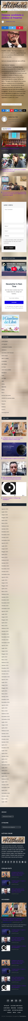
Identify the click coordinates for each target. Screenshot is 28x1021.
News (3, 392)
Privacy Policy (15, 308)
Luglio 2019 (4, 722)
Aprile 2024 (4, 588)
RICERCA (4, 406)
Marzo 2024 (4, 591)
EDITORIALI (4, 364)
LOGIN (19, 1012)
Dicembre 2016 (5, 747)
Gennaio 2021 (5, 696)
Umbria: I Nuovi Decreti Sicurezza (11, 148)
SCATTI (3, 409)
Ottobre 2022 (5, 639)
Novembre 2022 (5, 637)
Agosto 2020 (5, 705)
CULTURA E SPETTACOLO (8, 352)
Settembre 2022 (6, 642)
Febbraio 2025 (5, 560)
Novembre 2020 (5, 702)
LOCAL (3, 384)
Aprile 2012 (4, 776)
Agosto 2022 (5, 645)
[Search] (25, 6)
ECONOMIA (4, 361)
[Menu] (3, 6)
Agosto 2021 (5, 679)
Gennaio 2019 (5, 733)
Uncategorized (5, 412)
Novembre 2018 (5, 736)
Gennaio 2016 (5, 756)
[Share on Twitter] (5, 27)
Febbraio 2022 (5, 662)
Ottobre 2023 (5, 605)
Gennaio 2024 (5, 597)
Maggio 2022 (5, 654)
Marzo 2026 (4, 523)
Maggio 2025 (5, 551)
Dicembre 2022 (5, 634)
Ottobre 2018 (5, 739)
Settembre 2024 (6, 574)
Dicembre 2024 (5, 565)
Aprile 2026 (4, 520)
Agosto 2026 (5, 509)
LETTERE (4, 378)
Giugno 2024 (5, 583)
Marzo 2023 (4, 625)
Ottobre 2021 (5, 673)
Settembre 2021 (6, 676)
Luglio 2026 (4, 512)
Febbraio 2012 (5, 779)
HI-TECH (4, 367)
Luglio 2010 (4, 781)
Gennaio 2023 (5, 631)
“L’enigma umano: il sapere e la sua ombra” (14, 458)
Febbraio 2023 (5, 628)
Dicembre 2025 (5, 531)
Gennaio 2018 (5, 742)
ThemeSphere (22, 1016)
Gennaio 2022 (5, 665)
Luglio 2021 (4, 682)
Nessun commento (7, 23)
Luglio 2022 (4, 648)
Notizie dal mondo (6, 395)
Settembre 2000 (6, 793)
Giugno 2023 (5, 617)
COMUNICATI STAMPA (7, 347)
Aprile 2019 (4, 727)
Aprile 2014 (4, 762)
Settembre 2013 (6, 764)
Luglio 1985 (4, 801)
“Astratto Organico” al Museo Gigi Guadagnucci (11, 498)
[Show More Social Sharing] (24, 27)
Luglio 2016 (4, 750)
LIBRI (3, 381)
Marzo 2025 (4, 557)
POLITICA (4, 401)
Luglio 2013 (4, 767)
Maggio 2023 (5, 620)
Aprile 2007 (4, 790)
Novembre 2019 (5, 716)
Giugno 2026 (5, 514)
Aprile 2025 (4, 554)
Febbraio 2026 (5, 526)
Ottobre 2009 (5, 784)
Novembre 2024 (5, 568)
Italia (3, 375)
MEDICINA (4, 386)
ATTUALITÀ (4, 344)
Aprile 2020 (4, 708)
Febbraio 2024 (5, 594)
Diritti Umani (5, 355)
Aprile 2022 (4, 656)
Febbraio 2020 (5, 713)
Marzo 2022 (4, 659)
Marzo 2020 (4, 710)
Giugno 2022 (5, 651)
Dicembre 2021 (5, 668)
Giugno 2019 (5, 725)
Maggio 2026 (5, 517)
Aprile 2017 (4, 745)
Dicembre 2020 (5, 699)
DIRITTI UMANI (5, 358)
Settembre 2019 (6, 719)
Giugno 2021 (5, 685)
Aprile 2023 (4, 622)
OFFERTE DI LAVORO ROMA (8, 398)
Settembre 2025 (6, 540)
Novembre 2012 (5, 773)
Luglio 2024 (4, 580)
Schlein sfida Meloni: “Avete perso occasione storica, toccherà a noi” (14, 170)
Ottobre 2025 (5, 537)
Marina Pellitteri (10, 21)
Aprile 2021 (4, 691)
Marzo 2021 (4, 693)
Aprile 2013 (4, 770)
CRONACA (4, 350)
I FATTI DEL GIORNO (6, 369)
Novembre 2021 (5, 671)
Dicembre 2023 (5, 600)
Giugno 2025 (5, 548)
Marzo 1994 (4, 799)
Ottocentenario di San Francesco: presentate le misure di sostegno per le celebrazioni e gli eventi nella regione (14, 194)
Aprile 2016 (4, 753)
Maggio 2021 (5, 688)
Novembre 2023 (5, 602)
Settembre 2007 (6, 787)
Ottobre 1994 (5, 796)
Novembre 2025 (5, 534)
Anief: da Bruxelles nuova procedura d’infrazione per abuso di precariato (12, 478)
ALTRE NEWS (5, 341)
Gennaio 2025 (5, 563)
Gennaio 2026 (5, 529)
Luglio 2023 (4, 614)
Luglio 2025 (4, 546)
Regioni (3, 404)
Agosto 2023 (5, 611)
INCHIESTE (4, 372)
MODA (3, 389)
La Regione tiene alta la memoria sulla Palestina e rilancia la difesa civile (13, 438)
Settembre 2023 (6, 608)
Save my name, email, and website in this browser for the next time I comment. (13, 241)
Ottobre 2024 (5, 571)
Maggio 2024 (5, 585)
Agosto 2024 (5, 577)
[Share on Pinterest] (19, 27)
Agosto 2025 (5, 543)
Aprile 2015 (4, 759)
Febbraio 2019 (5, 730)
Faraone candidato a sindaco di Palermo (11, 104)
